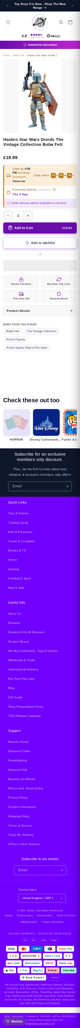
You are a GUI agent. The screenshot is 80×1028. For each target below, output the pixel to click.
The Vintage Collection (41, 331)
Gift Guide (15, 697)
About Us (14, 613)
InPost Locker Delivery (24, 844)
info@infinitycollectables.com (40, 1023)
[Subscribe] (67, 486)
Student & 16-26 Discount (26, 632)
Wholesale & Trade (21, 660)
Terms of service (65, 915)
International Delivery (23, 669)
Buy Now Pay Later (21, 678)
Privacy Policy (18, 797)
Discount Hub (17, 769)
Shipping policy (29, 922)
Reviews (14, 622)
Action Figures (15, 339)
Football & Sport (19, 578)
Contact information (52, 922)
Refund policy (44, 915)
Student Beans (18, 641)
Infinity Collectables (38, 910)
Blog (11, 688)
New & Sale (16, 587)
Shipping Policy (19, 816)
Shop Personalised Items (25, 706)
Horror (12, 559)
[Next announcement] (72, 5)
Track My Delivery (20, 834)
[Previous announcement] (7, 5)
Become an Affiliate (21, 779)
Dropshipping (17, 760)
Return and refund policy (25, 788)
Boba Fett (12, 331)
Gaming (13, 569)
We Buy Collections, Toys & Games (33, 650)
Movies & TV (17, 550)
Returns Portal (18, 741)
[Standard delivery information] (54, 189)
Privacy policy (25, 915)
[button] (8, 22)
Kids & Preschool (20, 532)
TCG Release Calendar (24, 716)
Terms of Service (20, 825)
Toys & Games (18, 513)
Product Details (18, 310)
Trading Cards (18, 522)
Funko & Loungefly (21, 541)
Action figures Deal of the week (26, 347)
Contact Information (22, 806)
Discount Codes (19, 751)
